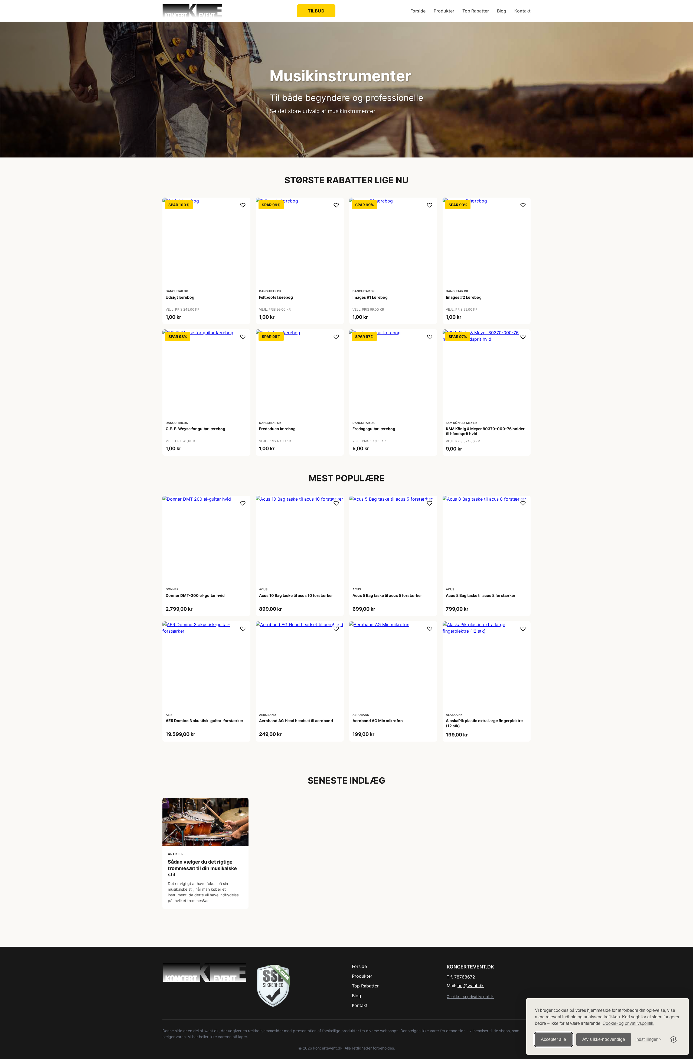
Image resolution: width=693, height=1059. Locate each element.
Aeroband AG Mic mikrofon (377, 720)
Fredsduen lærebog (277, 428)
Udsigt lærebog (180, 297)
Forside (418, 11)
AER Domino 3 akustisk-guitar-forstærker (204, 720)
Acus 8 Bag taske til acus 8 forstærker (480, 595)
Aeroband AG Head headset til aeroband (296, 720)
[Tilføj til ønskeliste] (243, 205)
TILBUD (316, 11)
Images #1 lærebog (370, 297)
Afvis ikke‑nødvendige (603, 1039)
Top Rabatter (475, 11)
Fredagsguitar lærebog (373, 428)
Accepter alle (553, 1039)
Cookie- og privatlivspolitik (470, 996)
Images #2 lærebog (464, 297)
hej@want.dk (470, 985)
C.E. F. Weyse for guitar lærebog (195, 428)
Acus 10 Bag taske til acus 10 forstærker (296, 595)
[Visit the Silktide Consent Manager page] (673, 1039)
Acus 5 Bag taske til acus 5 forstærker (387, 595)
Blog (501, 11)
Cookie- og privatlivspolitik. (628, 1023)
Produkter (444, 11)
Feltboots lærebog (276, 297)
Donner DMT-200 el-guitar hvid (195, 595)
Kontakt (522, 11)
